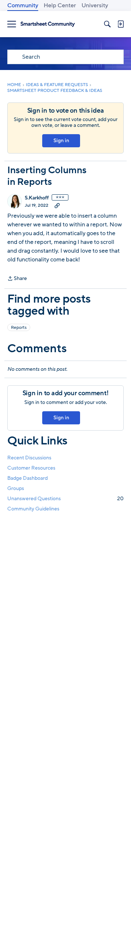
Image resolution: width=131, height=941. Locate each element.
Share (17, 279)
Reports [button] (19, 327)
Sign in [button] (61, 140)
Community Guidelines (33, 508)
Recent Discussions (29, 457)
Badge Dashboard (27, 478)
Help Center (60, 5)
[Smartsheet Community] (47, 24)
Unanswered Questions (65, 498)
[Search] (107, 24)
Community (22, 5)
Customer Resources (31, 467)
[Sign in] (120, 24)
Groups (15, 488)
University (95, 5)
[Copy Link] (57, 205)
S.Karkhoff (37, 198)
